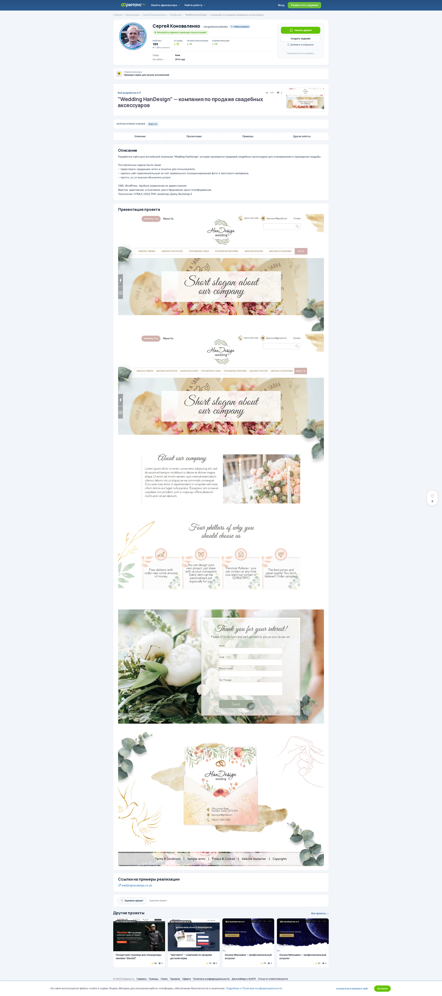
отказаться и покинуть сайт (352, 988)
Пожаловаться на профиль (300, 53)
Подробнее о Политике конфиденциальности (254, 988)
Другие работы (302, 136)
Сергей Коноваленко (176, 26)
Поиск (164, 979)
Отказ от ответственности (273, 979)
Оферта (186, 979)
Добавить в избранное (302, 44)
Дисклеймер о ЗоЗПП (244, 979)
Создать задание (301, 38)
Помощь (153, 979)
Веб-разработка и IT (129, 92)
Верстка (153, 124)
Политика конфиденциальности (211, 979)
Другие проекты (129, 912)
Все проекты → (320, 913)
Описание (140, 136)
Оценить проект (132, 901)
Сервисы (142, 979)
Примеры (247, 136)
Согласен (382, 988)
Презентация (194, 136)
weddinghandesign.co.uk (136, 885)
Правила (175, 979)
